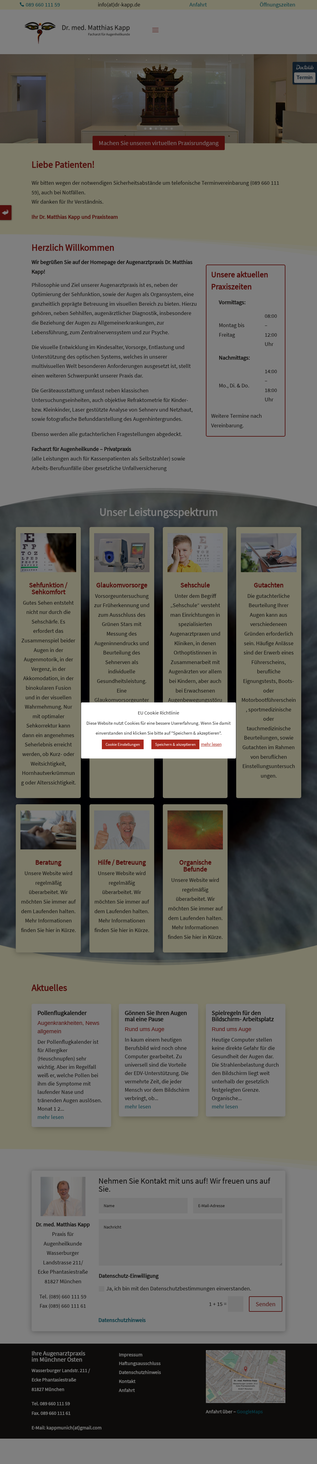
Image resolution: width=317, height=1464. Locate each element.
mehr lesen (211, 744)
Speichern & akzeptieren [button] (175, 744)
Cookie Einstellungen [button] (123, 744)
